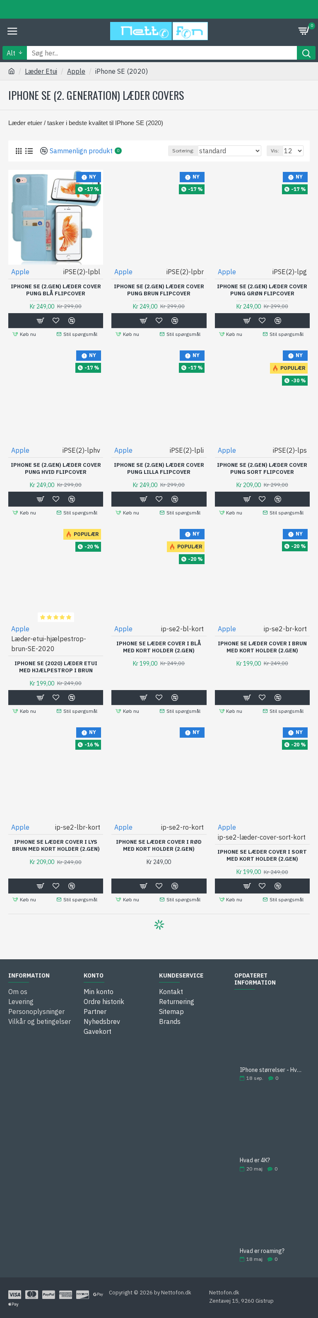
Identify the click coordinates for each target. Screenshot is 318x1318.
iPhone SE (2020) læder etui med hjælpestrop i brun (55, 667)
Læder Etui (41, 71)
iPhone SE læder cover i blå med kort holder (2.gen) (158, 647)
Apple (76, 71)
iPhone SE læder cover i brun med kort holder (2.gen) (262, 647)
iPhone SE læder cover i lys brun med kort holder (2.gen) (56, 845)
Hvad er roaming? (262, 1251)
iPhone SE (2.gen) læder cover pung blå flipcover (56, 290)
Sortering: (183, 150)
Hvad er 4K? (255, 1160)
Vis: (275, 150)
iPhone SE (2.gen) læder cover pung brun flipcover (159, 290)
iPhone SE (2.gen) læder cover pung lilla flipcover (159, 469)
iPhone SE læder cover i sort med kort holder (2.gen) (262, 855)
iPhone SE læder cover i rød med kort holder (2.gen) (159, 845)
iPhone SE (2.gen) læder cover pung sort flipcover (262, 469)
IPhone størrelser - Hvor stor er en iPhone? (272, 1070)
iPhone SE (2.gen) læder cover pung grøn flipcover (262, 290)
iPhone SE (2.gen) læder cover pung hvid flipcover (56, 469)
